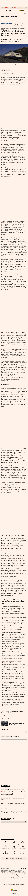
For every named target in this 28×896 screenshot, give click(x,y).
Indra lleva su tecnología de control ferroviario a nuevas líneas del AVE (16, 723)
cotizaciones (5, 853)
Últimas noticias (5, 785)
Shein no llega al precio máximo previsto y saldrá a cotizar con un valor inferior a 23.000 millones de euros (13, 798)
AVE (5, 732)
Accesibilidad (13, 884)
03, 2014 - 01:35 (14, 66)
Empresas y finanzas (9, 17)
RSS (19, 884)
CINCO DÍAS (14, 65)
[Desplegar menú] (2, 10)
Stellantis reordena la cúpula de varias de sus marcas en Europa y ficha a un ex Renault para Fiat (12, 788)
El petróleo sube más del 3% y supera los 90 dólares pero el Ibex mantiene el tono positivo (19, 24)
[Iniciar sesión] (26, 10)
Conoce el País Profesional (14, 858)
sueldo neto (22, 844)
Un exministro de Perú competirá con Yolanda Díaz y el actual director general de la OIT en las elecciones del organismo (13, 793)
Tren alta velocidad (10, 732)
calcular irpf (5, 844)
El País (25, 13)
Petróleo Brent (21, 7)
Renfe (16, 732)
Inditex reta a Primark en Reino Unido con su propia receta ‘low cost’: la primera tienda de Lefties (13, 802)
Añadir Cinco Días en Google (8, 73)
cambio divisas (14, 848)
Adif (2, 732)
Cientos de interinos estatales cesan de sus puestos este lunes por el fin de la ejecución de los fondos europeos (14, 812)
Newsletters (22, 884)
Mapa (17, 884)
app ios (14, 853)
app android (22, 853)
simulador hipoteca (14, 844)
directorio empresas (22, 848)
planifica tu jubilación (6, 848)
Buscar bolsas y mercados (7, 818)
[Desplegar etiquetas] (26, 732)
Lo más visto (4, 808)
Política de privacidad (7, 884)
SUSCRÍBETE (22, 10)
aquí (20, 740)
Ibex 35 (3, 7)
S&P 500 (11, 7)
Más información (4, 737)
